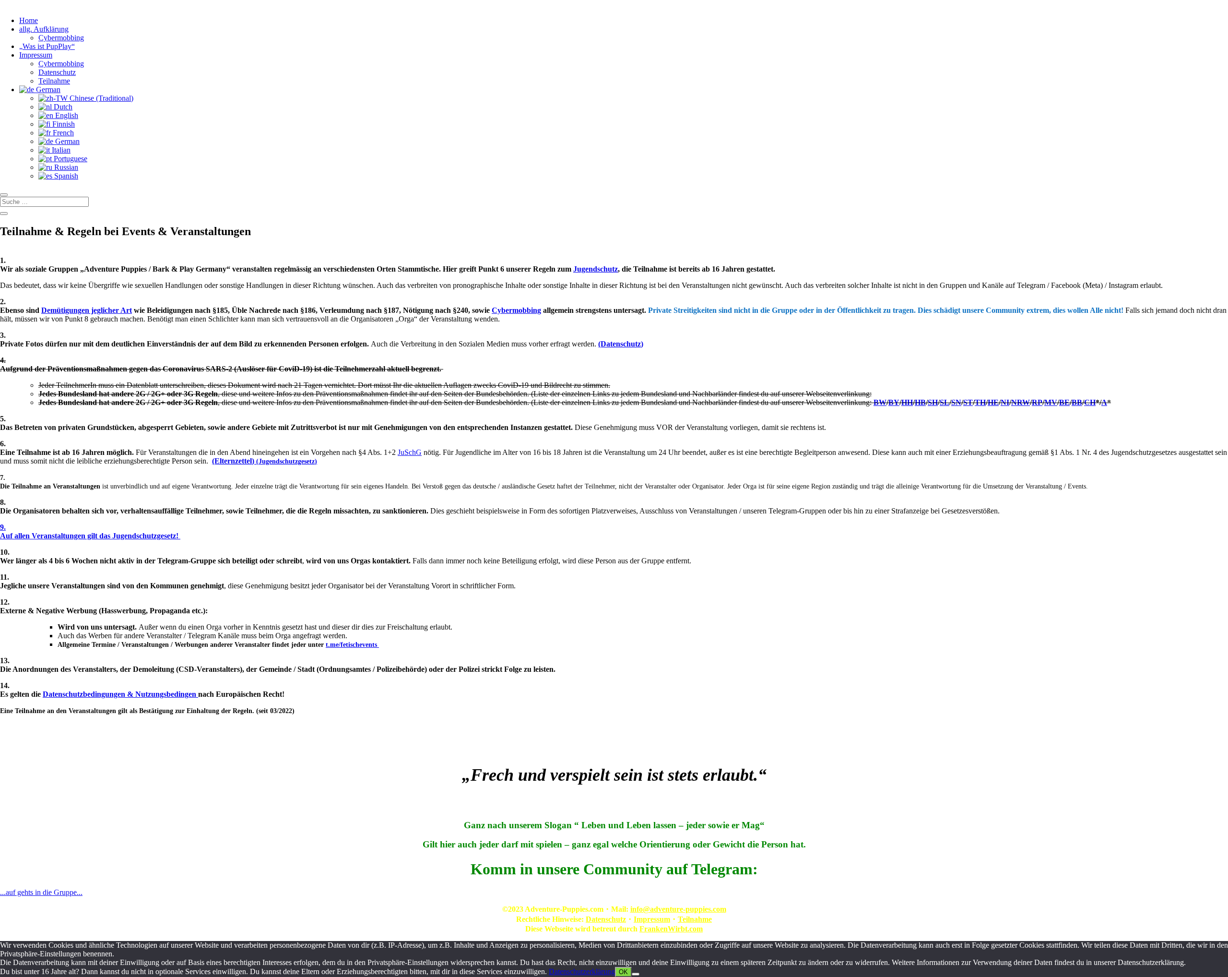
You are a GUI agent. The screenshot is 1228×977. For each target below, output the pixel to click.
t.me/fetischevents (352, 644)
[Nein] (635, 974)
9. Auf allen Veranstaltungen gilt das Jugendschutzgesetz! (90, 531)
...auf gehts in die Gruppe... (41, 892)
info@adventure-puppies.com (678, 909)
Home (28, 20)
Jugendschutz (595, 269)
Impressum (35, 55)
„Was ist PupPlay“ (47, 46)
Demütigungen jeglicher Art (86, 310)
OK (623, 972)
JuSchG (410, 452)
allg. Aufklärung (44, 29)
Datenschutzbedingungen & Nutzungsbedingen (120, 694)
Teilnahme (54, 81)
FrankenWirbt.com (671, 929)
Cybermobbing (61, 38)
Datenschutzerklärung (582, 971)
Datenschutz (57, 72)
